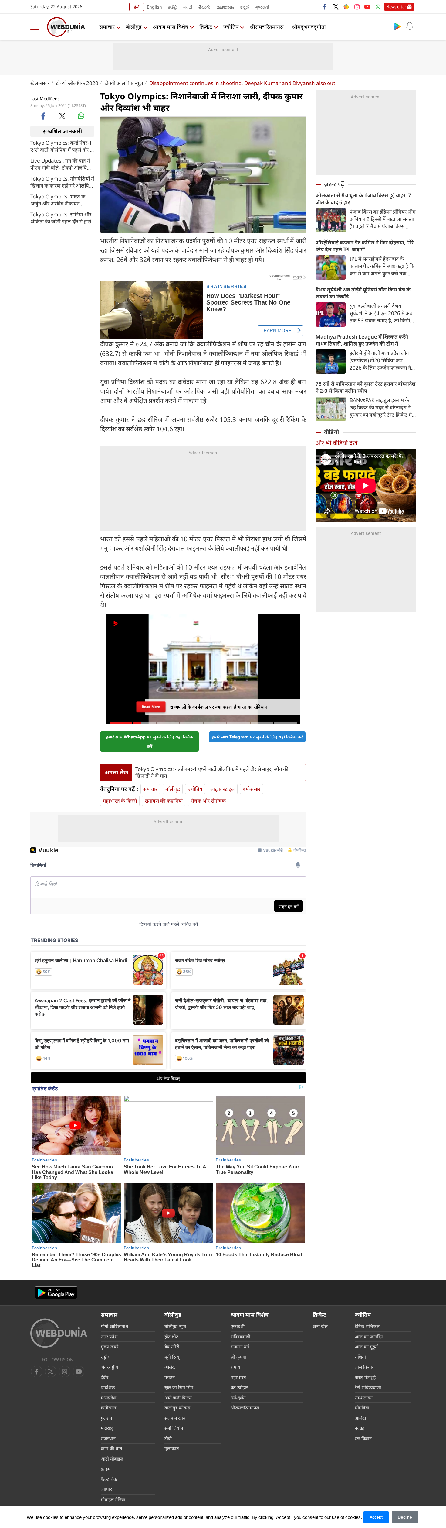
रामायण (237, 1367)
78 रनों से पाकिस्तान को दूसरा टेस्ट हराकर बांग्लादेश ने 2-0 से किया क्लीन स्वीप (365, 387)
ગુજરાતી (262, 7)
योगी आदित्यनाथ (114, 1326)
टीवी (168, 1438)
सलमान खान (174, 1418)
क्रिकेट (205, 26)
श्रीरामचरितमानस (267, 26)
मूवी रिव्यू (171, 1357)
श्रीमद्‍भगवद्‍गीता (309, 26)
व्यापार (106, 1489)
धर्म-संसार (251, 789)
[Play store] (397, 26)
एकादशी (238, 1326)
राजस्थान (108, 1438)
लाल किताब (365, 1367)
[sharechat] (346, 6)
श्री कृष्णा (238, 1357)
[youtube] (367, 6)
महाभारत (238, 1377)
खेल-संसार (40, 83)
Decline (405, 1517)
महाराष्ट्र (107, 1428)
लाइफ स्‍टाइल (222, 789)
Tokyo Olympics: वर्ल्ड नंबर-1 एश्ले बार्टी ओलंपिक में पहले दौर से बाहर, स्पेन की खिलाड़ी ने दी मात (61, 146)
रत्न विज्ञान (363, 1438)
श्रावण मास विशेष (170, 26)
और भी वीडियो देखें (336, 443)
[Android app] (56, 1292)
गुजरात (106, 1418)
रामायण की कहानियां (164, 800)
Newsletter (396, 6)
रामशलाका (364, 1398)
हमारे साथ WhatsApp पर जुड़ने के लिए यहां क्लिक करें (149, 741)
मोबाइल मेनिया (113, 1499)
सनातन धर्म (240, 1347)
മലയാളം (225, 7)
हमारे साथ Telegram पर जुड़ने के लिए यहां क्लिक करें (257, 737)
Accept (376, 1517)
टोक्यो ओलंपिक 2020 (77, 83)
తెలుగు (204, 7)
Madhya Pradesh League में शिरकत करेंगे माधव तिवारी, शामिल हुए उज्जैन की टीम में (362, 340)
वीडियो (331, 432)
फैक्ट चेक (109, 1479)
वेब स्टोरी (171, 1347)
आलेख (170, 1367)
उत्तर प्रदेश (109, 1337)
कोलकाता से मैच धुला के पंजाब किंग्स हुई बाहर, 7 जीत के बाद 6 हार (363, 199)
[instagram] (356, 6)
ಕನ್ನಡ (244, 7)
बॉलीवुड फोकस (177, 1408)
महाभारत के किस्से (120, 800)
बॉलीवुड (134, 26)
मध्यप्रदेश (108, 1398)
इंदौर (104, 1377)
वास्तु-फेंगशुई (365, 1377)
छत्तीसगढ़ (108, 1408)
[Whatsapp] (378, 6)
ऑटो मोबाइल (112, 1459)
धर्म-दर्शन (238, 1398)
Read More (151, 706)
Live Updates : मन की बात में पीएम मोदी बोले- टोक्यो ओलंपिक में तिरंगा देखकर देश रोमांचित (60, 164)
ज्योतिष (230, 26)
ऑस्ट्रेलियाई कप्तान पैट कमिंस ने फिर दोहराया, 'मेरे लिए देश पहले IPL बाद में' (365, 246)
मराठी (187, 7)
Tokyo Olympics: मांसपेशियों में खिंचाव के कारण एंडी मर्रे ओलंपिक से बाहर (62, 182)
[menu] (36, 27)
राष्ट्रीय (105, 1357)
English (154, 7)
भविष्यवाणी (240, 1337)
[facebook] (324, 6)
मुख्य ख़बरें (109, 1347)
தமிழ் (172, 7)
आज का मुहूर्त (366, 1347)
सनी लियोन (173, 1428)
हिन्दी (136, 7)
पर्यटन (169, 1377)
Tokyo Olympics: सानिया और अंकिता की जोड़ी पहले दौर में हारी (60, 218)
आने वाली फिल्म (178, 1398)
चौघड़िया (362, 1408)
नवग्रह (359, 1428)
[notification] (410, 26)
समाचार (107, 26)
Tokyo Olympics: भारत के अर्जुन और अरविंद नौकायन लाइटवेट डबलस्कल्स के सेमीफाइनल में (57, 200)
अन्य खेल (320, 1326)
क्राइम (105, 1469)
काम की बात (111, 1448)
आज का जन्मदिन (369, 1337)
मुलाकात (171, 1448)
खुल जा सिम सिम (178, 1387)
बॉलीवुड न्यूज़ (175, 1326)
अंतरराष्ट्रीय (109, 1367)
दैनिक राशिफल (367, 1326)
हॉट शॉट (171, 1337)
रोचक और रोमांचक (208, 800)
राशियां (360, 1357)
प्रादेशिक (108, 1387)
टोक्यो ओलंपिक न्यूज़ (123, 83)
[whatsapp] (81, 115)
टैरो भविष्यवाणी (368, 1387)
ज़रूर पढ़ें (334, 184)
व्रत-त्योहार (239, 1387)
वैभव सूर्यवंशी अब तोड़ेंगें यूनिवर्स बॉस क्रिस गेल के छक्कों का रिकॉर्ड (363, 293)
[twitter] (335, 6)
